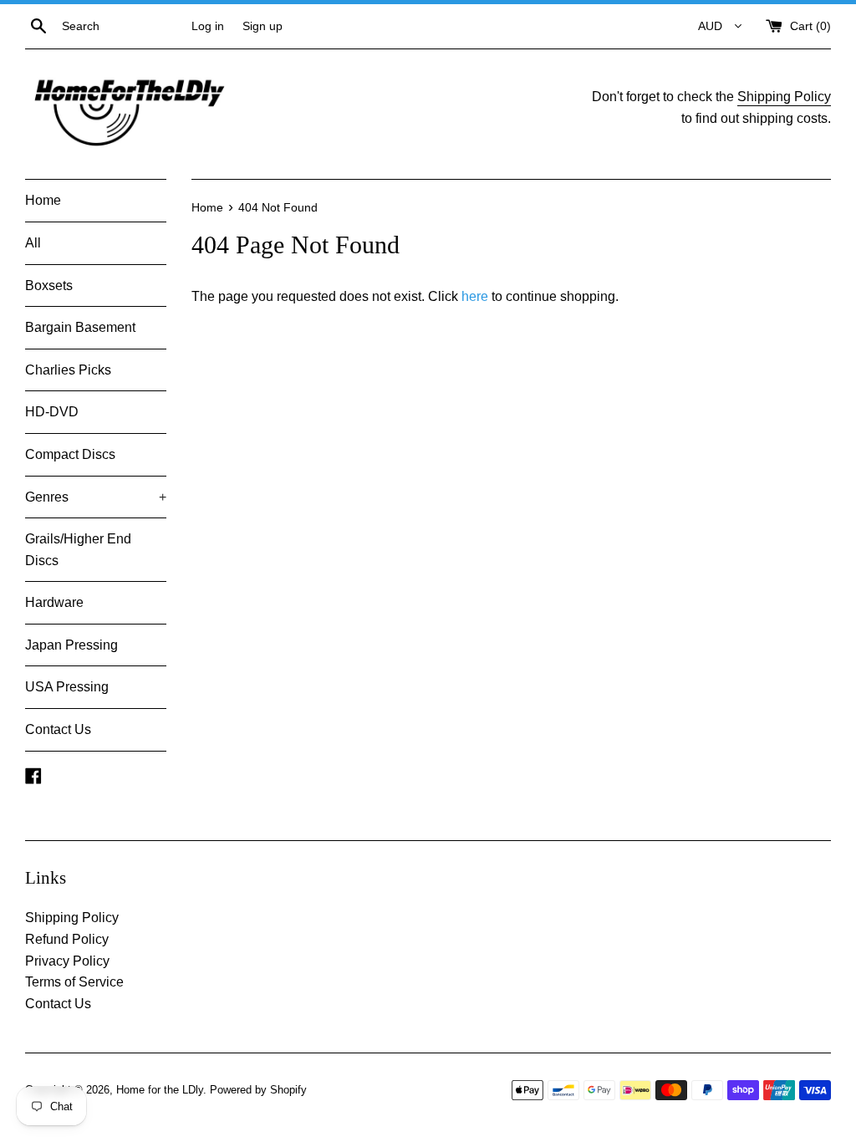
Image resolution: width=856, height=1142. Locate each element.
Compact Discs (70, 454)
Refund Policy (67, 939)
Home (43, 200)
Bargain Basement (80, 327)
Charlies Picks (68, 370)
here (474, 296)
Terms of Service (74, 982)
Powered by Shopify (258, 1089)
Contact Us (58, 729)
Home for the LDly (159, 1089)
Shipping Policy (784, 96)
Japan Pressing (71, 645)
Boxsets (49, 285)
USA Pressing (67, 687)
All (33, 243)
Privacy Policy (67, 961)
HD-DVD (52, 412)
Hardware (54, 602)
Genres (95, 497)
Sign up (262, 26)
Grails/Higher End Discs (78, 550)
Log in (207, 26)
